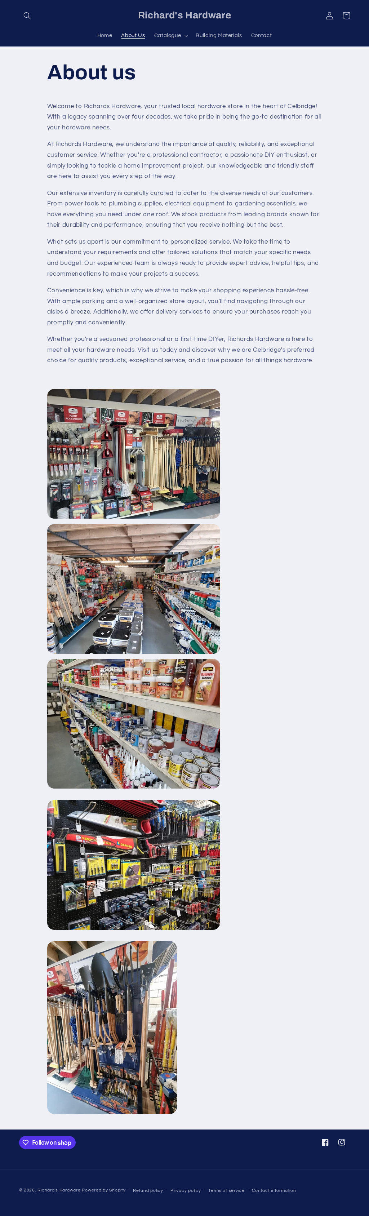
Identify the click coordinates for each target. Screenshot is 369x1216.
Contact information (274, 1191)
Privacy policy (185, 1191)
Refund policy (148, 1191)
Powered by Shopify (103, 1190)
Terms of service (226, 1191)
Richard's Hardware (58, 1190)
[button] (27, 15)
